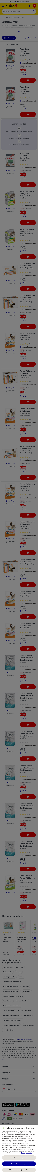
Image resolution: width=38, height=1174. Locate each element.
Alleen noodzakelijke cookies (19, 1170)
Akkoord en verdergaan (19, 1164)
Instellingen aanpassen (19, 1158)
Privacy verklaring (26, 1153)
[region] (19, 1149)
